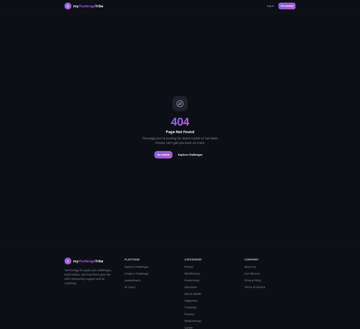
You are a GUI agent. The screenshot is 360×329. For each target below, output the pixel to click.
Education (190, 287)
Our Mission (252, 273)
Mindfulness (192, 273)
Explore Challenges (190, 154)
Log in (270, 6)
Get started (287, 6)
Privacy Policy (252, 280)
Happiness (191, 300)
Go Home (163, 154)
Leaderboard (132, 280)
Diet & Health (192, 294)
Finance (189, 314)
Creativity (190, 307)
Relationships (193, 321)
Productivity (191, 280)
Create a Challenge (136, 273)
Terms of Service (254, 287)
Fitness (188, 267)
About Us (250, 267)
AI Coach (130, 287)
